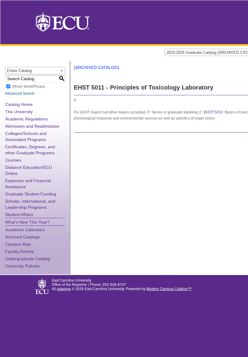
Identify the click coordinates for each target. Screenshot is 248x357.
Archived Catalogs (22, 236)
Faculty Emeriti (19, 251)
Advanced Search (19, 93)
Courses (13, 160)
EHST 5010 (213, 112)
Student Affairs (19, 214)
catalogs (64, 288)
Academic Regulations (26, 118)
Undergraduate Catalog (27, 258)
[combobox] (35, 70)
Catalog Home (19, 104)
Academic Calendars (25, 229)
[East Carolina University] (63, 21)
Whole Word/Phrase (28, 86)
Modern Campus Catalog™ (168, 288)
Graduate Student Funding (30, 194)
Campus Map (18, 244)
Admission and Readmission (32, 126)
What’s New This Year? (27, 222)
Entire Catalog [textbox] (19, 70)
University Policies (22, 266)
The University (19, 111)
